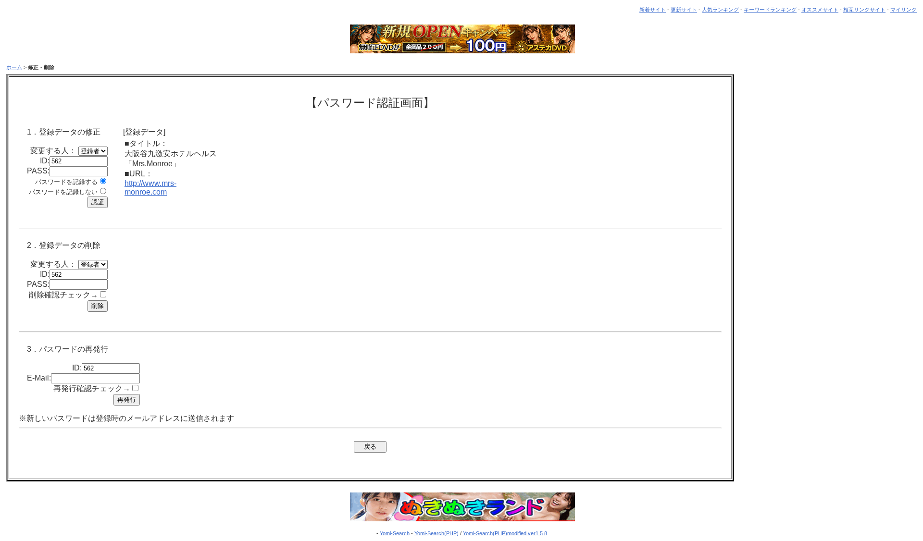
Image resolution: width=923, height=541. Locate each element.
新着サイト (652, 9)
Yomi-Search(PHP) (436, 533)
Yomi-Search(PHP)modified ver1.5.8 (505, 533)
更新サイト (684, 9)
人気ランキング (720, 9)
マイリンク (903, 9)
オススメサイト (819, 9)
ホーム (14, 67)
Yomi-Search (395, 533)
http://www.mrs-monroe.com (150, 187)
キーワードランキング (770, 9)
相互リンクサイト (864, 9)
